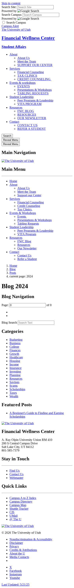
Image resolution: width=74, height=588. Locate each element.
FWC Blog (24, 241)
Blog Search (9, 322)
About (13, 54)
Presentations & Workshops (34, 89)
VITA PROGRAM (29, 104)
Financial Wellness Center (28, 38)
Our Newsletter (27, 248)
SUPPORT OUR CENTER (34, 65)
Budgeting (15, 339)
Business (15, 343)
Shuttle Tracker (18, 508)
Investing (15, 371)
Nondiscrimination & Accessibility (30, 539)
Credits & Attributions (23, 550)
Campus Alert (10, 26)
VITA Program (26, 234)
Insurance (15, 368)
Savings (14, 382)
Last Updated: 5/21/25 (15, 584)
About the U (17, 553)
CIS (11, 512)
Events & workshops (22, 82)
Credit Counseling (28, 206)
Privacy (14, 546)
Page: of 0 (27, 305)
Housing (14, 361)
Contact (14, 121)
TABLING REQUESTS (33, 93)
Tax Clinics (24, 209)
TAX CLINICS (27, 75)
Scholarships (17, 389)
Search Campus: (12, 14)
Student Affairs (14, 47)
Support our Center (29, 195)
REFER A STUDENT (31, 128)
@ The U (15, 519)
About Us (23, 58)
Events (22, 216)
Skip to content (11, 3)
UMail (13, 515)
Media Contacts (19, 557)
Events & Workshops (22, 213)
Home (13, 181)
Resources (15, 107)
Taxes (13, 392)
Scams (13, 385)
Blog (12, 269)
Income (14, 364)
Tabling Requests (28, 223)
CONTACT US (27, 125)
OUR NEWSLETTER (31, 118)
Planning (15, 375)
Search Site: (9, 7)
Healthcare (16, 357)
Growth (14, 353)
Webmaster (16, 477)
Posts (12, 272)
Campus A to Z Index (22, 498)
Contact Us (24, 255)
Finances (15, 350)
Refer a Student (27, 259)
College (14, 346)
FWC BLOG (25, 111)
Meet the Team (26, 61)
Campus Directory (20, 501)
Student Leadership (21, 97)
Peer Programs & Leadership (35, 100)
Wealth (13, 396)
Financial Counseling (30, 72)
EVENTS (23, 86)
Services (14, 68)
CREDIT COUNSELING (34, 79)
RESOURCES (26, 114)
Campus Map (17, 505)
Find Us (14, 470)
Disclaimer (16, 543)
